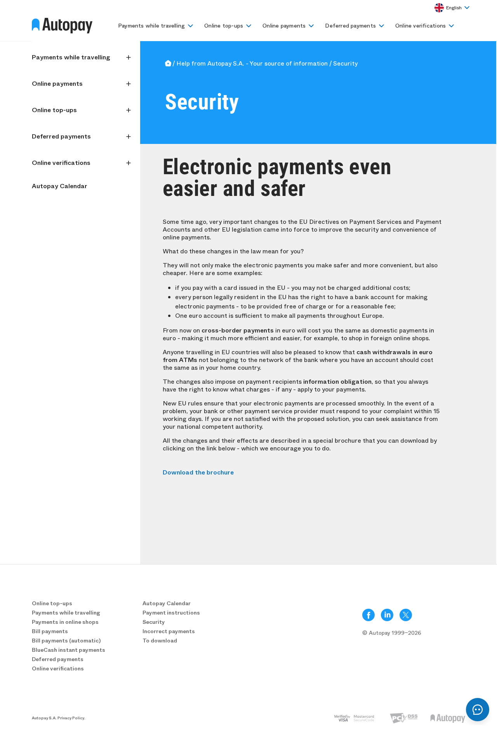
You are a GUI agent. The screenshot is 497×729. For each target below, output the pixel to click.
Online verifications (420, 25)
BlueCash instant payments (68, 650)
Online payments (284, 25)
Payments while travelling (151, 25)
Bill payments (50, 631)
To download (159, 640)
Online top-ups (223, 25)
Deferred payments (350, 25)
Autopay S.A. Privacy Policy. (58, 718)
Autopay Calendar (59, 186)
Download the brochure (198, 472)
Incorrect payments (168, 631)
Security (153, 622)
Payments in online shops (65, 622)
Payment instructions (171, 612)
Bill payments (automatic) (66, 640)
